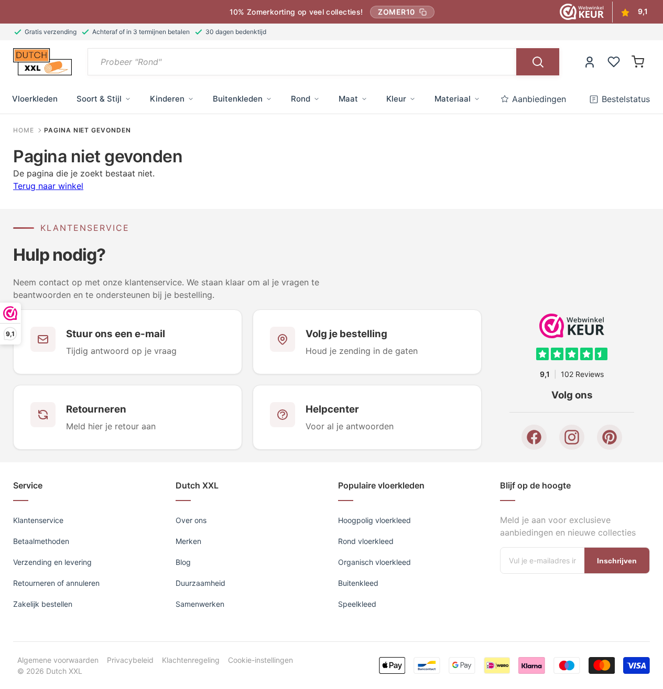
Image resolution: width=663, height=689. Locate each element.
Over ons (191, 520)
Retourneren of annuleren (56, 583)
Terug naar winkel (48, 186)
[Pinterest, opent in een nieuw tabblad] (609, 437)
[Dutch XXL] (42, 61)
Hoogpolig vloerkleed (374, 520)
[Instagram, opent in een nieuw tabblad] (571, 437)
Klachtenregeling (191, 659)
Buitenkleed (358, 583)
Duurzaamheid (200, 583)
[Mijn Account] (590, 62)
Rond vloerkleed (366, 541)
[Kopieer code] (423, 12)
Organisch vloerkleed (374, 562)
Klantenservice (38, 520)
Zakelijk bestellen (42, 603)
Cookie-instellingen (260, 659)
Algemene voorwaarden (58, 659)
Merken (188, 541)
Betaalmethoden (41, 541)
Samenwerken (200, 603)
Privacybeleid (130, 659)
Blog (183, 562)
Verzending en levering (52, 562)
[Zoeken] (537, 61)
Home (23, 130)
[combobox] (302, 62)
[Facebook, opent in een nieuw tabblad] (534, 437)
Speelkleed (357, 603)
